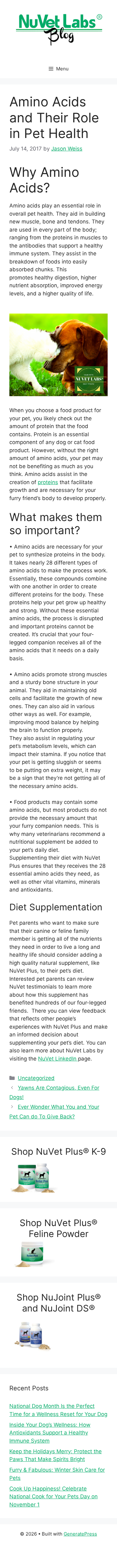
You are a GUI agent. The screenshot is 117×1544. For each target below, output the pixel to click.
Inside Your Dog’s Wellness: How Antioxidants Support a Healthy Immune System (49, 1433)
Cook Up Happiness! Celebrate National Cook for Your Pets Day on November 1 (53, 1496)
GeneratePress (80, 1534)
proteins (48, 482)
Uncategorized (36, 1078)
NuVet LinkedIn (58, 1059)
